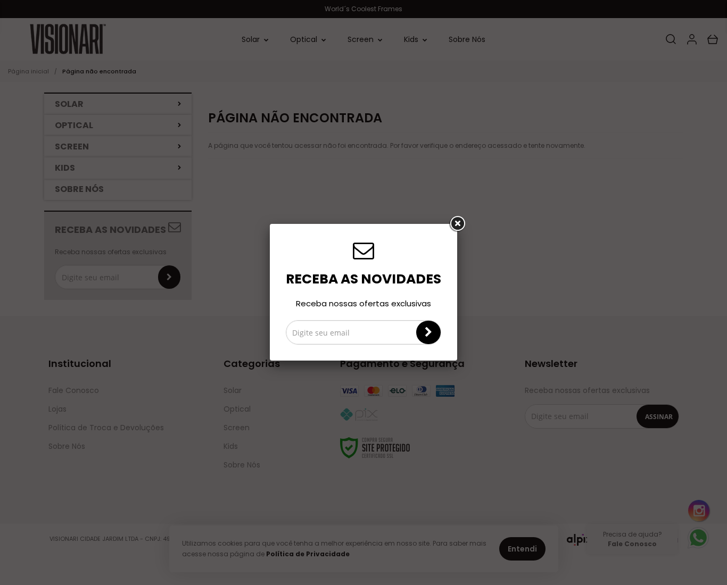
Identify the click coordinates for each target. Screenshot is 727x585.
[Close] (457, 223)
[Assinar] (428, 332)
